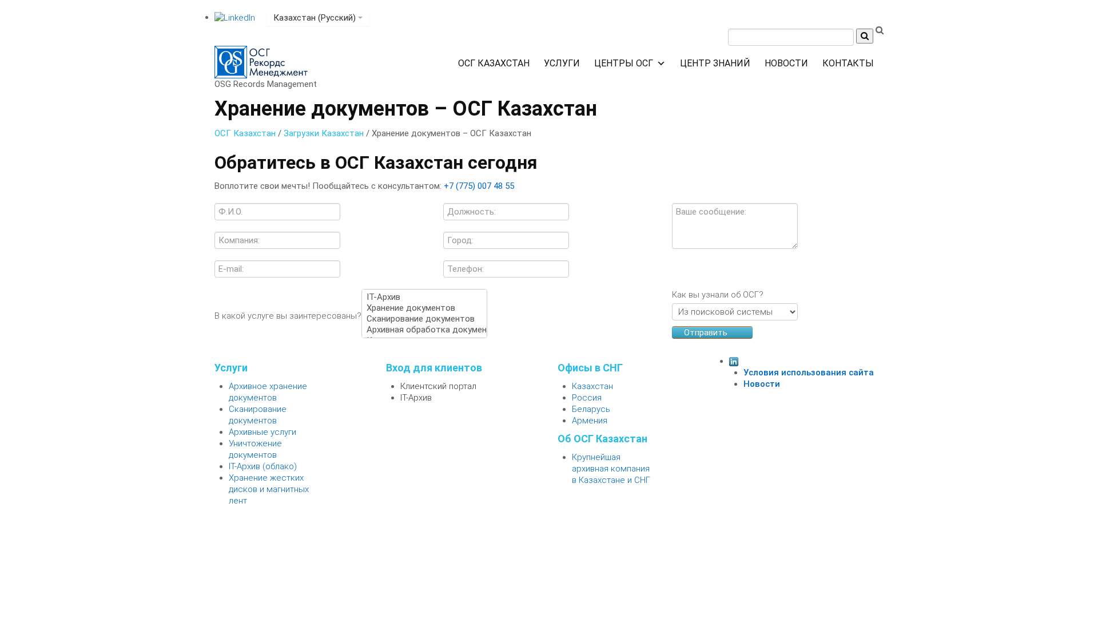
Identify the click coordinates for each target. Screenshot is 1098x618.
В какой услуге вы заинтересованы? (287, 316)
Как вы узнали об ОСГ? (717, 295)
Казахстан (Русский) (315, 18)
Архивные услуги (262, 432)
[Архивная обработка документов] (424, 329)
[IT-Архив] (424, 297)
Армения (589, 420)
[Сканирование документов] (424, 319)
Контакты (848, 63)
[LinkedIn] (234, 17)
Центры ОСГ (623, 63)
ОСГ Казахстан (494, 63)
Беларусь (591, 409)
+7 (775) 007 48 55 (467, 6)
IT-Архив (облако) (263, 466)
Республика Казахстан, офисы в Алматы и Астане (328, 6)
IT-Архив (416, 398)
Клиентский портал (438, 386)
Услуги (562, 63)
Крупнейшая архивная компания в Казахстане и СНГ (611, 468)
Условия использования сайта (808, 372)
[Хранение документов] (424, 308)
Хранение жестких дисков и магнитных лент (269, 489)
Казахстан (592, 386)
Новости (786, 63)
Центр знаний (715, 63)
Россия (587, 398)
